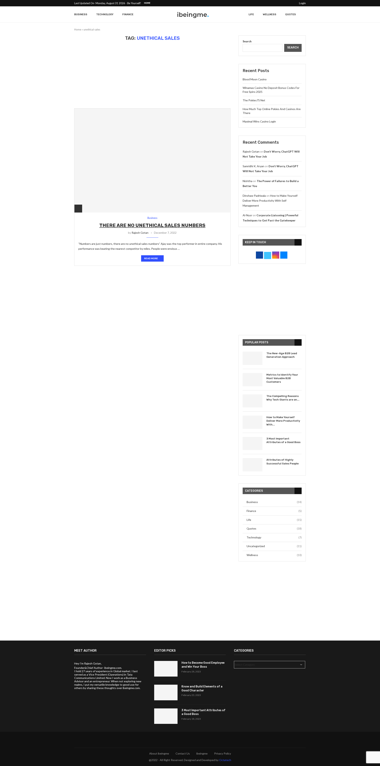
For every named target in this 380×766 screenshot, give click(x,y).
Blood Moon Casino (255, 79)
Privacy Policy (222, 753)
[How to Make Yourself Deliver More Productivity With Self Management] (252, 422)
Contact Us (183, 753)
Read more (151, 258)
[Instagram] (275, 3)
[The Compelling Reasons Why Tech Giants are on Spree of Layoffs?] (252, 401)
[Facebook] (265, 3)
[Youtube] (288, 3)
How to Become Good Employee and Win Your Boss (202, 664)
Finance (127, 14)
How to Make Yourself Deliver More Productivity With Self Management (270, 200)
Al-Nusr (247, 215)
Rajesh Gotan (140, 232)
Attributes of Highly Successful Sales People (282, 461)
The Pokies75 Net (254, 100)
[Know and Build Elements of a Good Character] (166, 692)
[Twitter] (270, 3)
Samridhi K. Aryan (253, 166)
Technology (104, 14)
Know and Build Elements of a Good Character (201, 688)
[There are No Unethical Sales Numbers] (152, 160)
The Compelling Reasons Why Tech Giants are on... (282, 398)
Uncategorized (274, 546)
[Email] (293, 3)
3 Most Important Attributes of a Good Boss (283, 440)
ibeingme (202, 753)
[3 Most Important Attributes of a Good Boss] (252, 443)
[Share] (78, 208)
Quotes (290, 14)
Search (247, 41)
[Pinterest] (279, 3)
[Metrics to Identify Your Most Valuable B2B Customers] (252, 379)
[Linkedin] (284, 3)
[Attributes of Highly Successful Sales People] (252, 464)
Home (147, 3)
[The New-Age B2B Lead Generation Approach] (252, 358)
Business (80, 14)
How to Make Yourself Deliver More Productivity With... (283, 421)
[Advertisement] (152, 74)
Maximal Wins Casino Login (259, 121)
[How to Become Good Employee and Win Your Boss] (166, 669)
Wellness (269, 14)
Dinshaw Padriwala (254, 195)
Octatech (225, 760)
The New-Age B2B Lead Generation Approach (281, 355)
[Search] (304, 14)
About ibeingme (159, 753)
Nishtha (247, 181)
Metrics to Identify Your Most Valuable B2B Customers (282, 378)
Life (251, 14)
